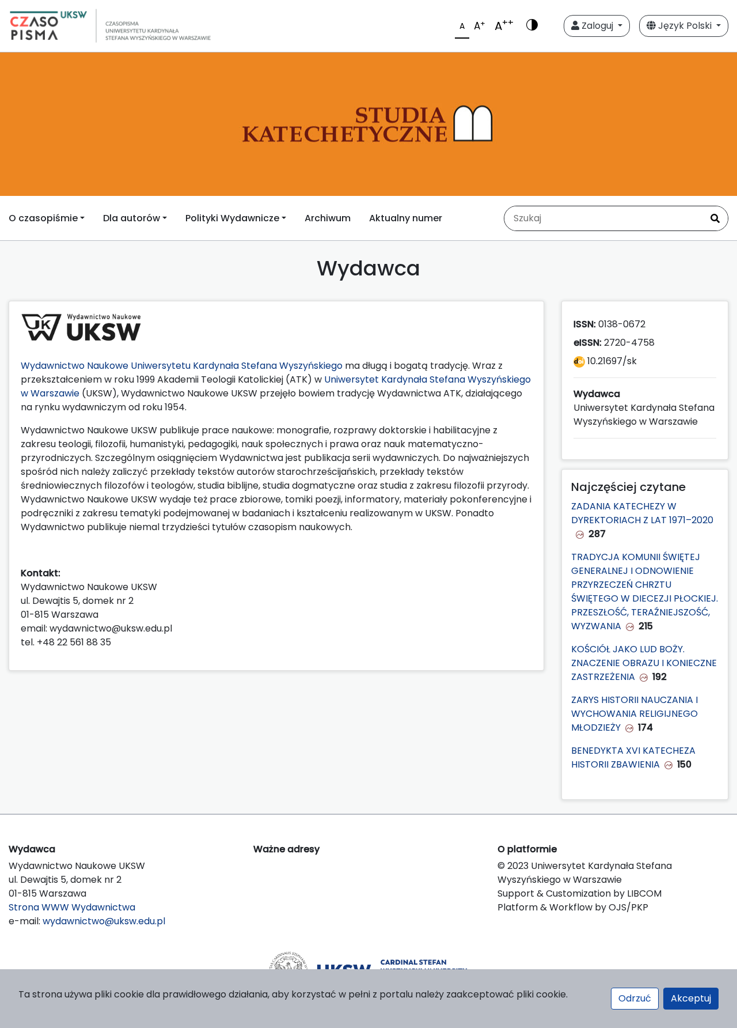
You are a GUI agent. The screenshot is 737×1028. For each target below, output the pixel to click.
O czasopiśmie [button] (43, 218)
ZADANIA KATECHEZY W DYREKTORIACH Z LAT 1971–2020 (642, 513)
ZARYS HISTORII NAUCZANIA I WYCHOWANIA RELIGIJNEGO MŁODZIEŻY (634, 713)
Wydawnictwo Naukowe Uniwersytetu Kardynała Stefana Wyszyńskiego (182, 365)
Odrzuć (634, 998)
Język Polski (685, 25)
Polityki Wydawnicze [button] (232, 218)
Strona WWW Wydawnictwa (72, 907)
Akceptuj (691, 998)
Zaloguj (597, 25)
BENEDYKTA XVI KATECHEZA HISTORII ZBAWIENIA (633, 757)
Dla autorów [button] (131, 218)
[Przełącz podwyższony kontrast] (532, 26)
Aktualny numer (405, 218)
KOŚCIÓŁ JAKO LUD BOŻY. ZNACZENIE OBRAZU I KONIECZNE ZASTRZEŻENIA (644, 662)
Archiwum (328, 218)
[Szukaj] (715, 218)
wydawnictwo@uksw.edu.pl (104, 921)
